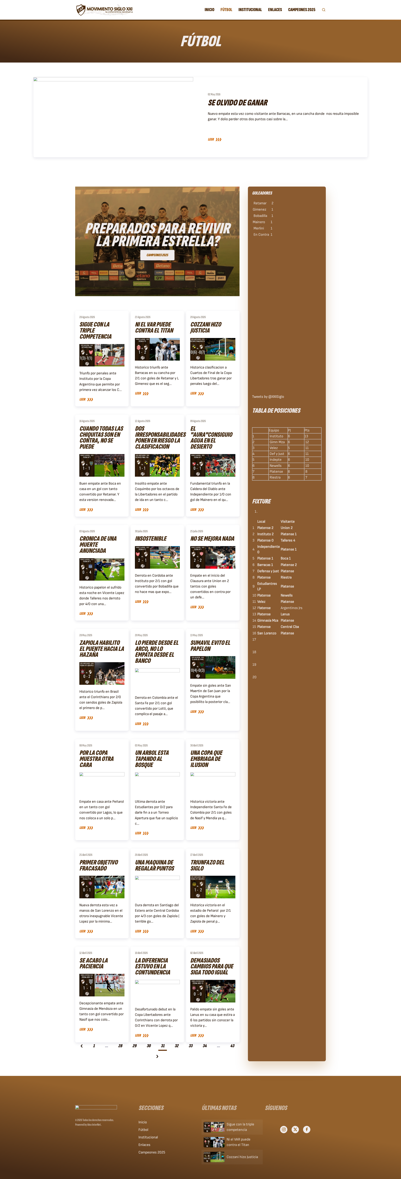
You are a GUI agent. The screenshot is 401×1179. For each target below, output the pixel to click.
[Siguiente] (157, 1057)
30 (149, 1046)
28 (120, 1046)
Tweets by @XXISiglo (268, 396)
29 (134, 1046)
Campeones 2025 (151, 1152)
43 (232, 1046)
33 (190, 1046)
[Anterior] (81, 1046)
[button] (324, 10)
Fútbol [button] (226, 10)
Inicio (209, 10)
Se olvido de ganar (237, 102)
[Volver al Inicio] (104, 10)
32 (176, 1046)
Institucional (148, 1137)
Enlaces (275, 10)
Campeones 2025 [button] (301, 10)
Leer (211, 139)
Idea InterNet (94, 1125)
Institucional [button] (250, 10)
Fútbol (143, 1130)
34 (205, 1046)
